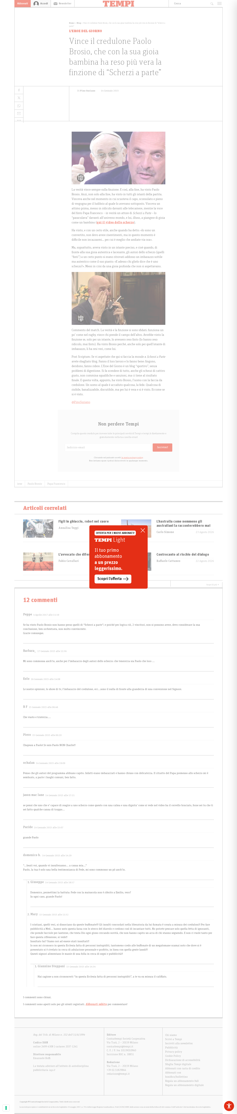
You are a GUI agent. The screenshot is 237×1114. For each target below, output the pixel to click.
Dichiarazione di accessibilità (182, 1060)
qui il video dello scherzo (115, 222)
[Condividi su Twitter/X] (19, 98)
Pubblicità (171, 1047)
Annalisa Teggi (68, 528)
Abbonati (22, 3)
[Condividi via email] (19, 114)
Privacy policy (173, 1051)
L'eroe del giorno (85, 31)
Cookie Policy (173, 1056)
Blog (79, 23)
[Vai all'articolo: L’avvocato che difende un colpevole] (38, 563)
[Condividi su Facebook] (19, 90)
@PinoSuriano (81, 402)
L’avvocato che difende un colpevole (86, 554)
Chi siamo (171, 1035)
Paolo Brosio (35, 483)
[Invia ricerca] (212, 3)
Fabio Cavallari (68, 561)
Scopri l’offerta (110, 579)
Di (86, 91)
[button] (19, 120)
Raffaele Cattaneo (168, 561)
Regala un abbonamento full (182, 1081)
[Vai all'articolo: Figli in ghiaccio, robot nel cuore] (38, 530)
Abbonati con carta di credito (182, 1068)
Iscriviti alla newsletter (179, 1043)
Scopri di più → (212, 585)
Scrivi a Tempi (173, 1039)
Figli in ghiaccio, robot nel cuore (83, 521)
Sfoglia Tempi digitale (178, 1064)
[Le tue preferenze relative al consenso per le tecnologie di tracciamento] (6, 1108)
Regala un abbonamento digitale (184, 1085)
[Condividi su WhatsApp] (19, 106)
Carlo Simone (165, 532)
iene (19, 483)
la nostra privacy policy (132, 457)
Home (72, 23)
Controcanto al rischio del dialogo (182, 554)
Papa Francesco (56, 483)
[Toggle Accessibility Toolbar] (229, 1106)
